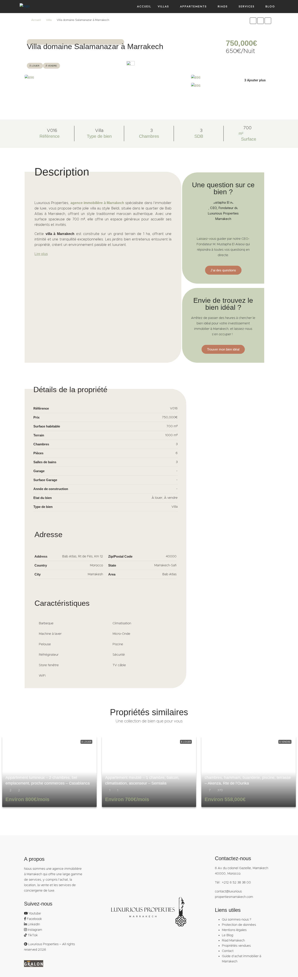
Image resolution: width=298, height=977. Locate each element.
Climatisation (122, 623)
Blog (270, 6)
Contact (227, 951)
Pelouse (45, 644)
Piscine (118, 644)
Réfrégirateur (48, 654)
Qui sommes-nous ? (236, 919)
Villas (163, 6)
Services (247, 6)
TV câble (119, 665)
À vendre (285, 741)
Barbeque (46, 623)
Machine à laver (50, 633)
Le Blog (227, 935)
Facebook (34, 919)
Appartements (193, 6)
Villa (48, 20)
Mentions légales (234, 930)
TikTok (33, 935)
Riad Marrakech (233, 940)
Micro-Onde (121, 633)
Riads (223, 6)
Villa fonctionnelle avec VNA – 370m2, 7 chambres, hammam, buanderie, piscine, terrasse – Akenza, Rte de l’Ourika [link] (248, 777)
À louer (86, 741)
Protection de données (239, 924)
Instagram (35, 929)
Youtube (35, 913)
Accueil (144, 6)
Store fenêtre (49, 665)
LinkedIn (34, 924)
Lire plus (41, 254)
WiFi (42, 675)
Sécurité (119, 654)
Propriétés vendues (236, 945)
